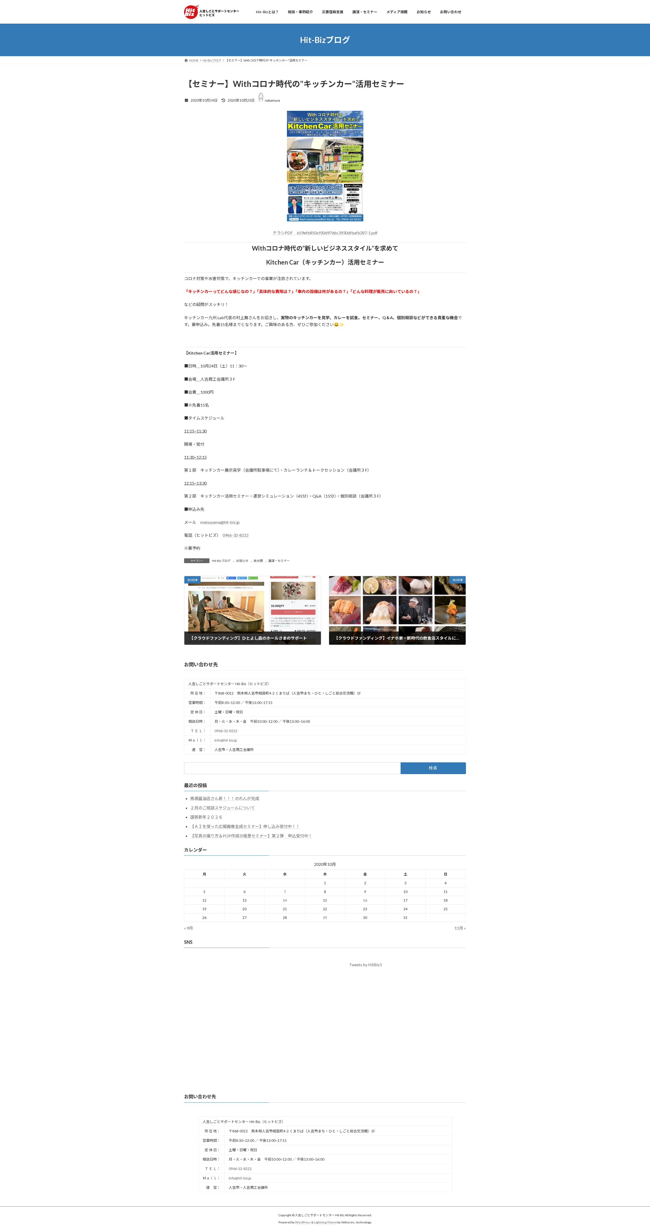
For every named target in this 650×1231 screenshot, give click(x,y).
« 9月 (188, 928)
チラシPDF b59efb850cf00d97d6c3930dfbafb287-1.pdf (325, 232)
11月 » (460, 928)
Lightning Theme (325, 1222)
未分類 (258, 561)
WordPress (303, 1222)
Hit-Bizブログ (221, 561)
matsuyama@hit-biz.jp (220, 522)
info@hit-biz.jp (226, 740)
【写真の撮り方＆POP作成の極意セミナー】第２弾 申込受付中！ (251, 835)
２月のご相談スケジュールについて (222, 807)
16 (365, 900)
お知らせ (242, 561)
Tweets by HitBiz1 (365, 964)
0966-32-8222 (236, 535)
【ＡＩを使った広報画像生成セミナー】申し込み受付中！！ (245, 826)
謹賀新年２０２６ (206, 816)
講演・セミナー (279, 561)
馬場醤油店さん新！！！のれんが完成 (224, 798)
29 (325, 917)
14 (285, 900)
